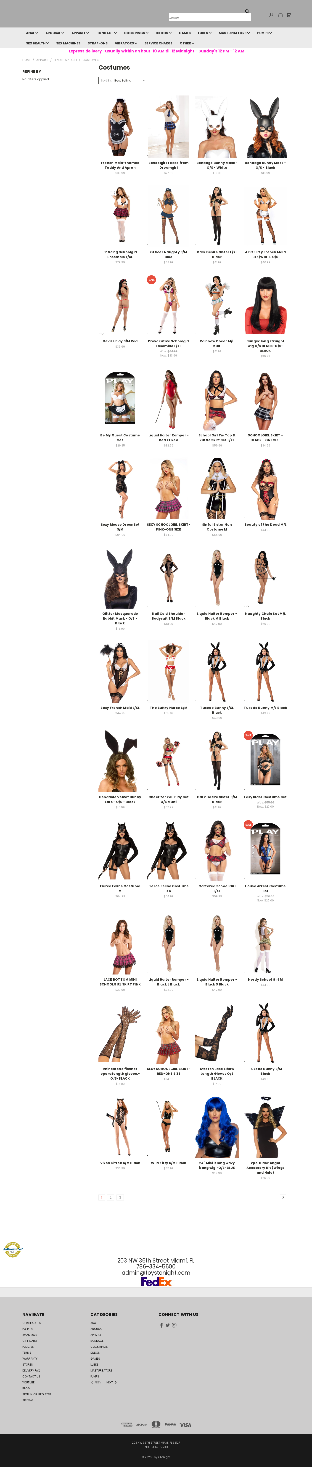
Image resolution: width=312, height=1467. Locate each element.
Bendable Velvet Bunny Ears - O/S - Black (120, 799)
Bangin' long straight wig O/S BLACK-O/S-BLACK (265, 346)
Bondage (105, 33)
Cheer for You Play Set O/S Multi (168, 799)
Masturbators (233, 33)
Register (44, 1394)
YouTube (28, 1382)
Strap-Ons (98, 43)
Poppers (28, 1329)
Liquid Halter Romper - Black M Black (217, 616)
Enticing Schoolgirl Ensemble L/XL (120, 254)
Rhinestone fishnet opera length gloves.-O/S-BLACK (120, 1074)
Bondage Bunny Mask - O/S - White (217, 165)
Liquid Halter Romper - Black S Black (217, 982)
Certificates (31, 1323)
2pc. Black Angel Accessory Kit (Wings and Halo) (265, 1168)
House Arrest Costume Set (265, 888)
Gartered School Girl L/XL (217, 888)
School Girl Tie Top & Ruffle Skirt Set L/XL (216, 437)
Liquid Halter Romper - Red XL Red (168, 437)
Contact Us (31, 1376)
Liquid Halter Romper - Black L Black (168, 982)
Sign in (27, 1394)
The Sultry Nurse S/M (168, 707)
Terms (26, 1353)
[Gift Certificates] (280, 15)
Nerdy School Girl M (265, 979)
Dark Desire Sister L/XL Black (217, 254)
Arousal (53, 33)
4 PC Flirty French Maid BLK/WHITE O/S (265, 254)
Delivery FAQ (31, 1370)
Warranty (29, 1359)
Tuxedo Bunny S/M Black (265, 1071)
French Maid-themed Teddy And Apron (120, 165)
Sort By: (106, 80)
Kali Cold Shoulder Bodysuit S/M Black (169, 616)
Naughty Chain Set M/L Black (265, 616)
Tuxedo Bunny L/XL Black (217, 710)
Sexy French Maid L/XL (120, 707)
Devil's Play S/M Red (120, 341)
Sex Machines (68, 43)
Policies (28, 1347)
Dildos (162, 33)
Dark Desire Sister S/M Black (217, 799)
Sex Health (36, 43)
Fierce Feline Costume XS (168, 888)
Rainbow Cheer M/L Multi (217, 343)
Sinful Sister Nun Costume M (217, 527)
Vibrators (125, 43)
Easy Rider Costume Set (265, 797)
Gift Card (29, 1341)
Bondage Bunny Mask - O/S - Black (265, 165)
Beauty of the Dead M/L (265, 524)
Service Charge (158, 43)
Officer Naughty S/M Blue (168, 254)
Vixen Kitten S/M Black (120, 1163)
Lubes (203, 33)
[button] (156, 1233)
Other (186, 43)
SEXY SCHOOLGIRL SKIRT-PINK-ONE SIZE (168, 527)
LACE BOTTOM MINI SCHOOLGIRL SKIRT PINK (120, 982)
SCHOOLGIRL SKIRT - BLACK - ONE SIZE (265, 437)
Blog (26, 1388)
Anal (30, 33)
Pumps (263, 33)
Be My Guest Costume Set (120, 437)
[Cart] (288, 15)
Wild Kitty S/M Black (168, 1163)
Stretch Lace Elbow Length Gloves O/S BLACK (217, 1074)
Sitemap (27, 1400)
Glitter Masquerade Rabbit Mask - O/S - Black (120, 618)
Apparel (78, 33)
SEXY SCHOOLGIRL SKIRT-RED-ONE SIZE (168, 1071)
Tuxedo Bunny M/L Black (265, 707)
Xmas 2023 (29, 1335)
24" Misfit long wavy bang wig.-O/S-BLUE (217, 1165)
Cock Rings (135, 33)
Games (185, 33)
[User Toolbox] (271, 15)
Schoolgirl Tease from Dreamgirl (168, 165)
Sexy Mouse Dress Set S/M (120, 527)
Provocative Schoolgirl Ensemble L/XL (168, 343)
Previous (300, 1452)
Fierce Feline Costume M (120, 888)
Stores (27, 1364)
